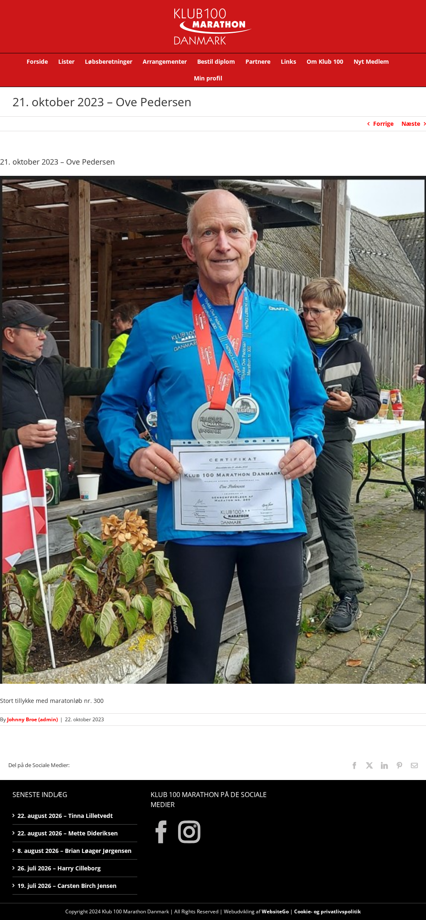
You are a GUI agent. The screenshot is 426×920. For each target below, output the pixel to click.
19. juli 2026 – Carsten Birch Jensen (66, 886)
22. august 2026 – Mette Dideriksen (67, 833)
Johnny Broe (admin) (32, 719)
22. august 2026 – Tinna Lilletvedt (65, 816)
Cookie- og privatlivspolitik (327, 911)
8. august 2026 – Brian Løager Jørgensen (74, 851)
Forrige (383, 124)
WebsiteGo (275, 911)
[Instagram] (189, 832)
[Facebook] (161, 832)
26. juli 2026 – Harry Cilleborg (59, 868)
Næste (410, 124)
